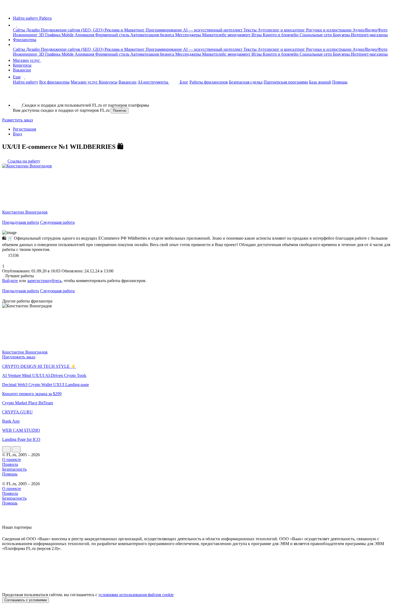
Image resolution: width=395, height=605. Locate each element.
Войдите (10, 280)
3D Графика (50, 35)
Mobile (68, 35)
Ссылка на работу (24, 161)
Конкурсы (22, 65)
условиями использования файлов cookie (136, 594)
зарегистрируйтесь (44, 280)
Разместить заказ (17, 120)
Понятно (119, 111)
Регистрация (24, 129)
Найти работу (25, 82)
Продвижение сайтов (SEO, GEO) (73, 30)
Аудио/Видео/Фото (370, 30)
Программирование (164, 30)
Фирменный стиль (112, 35)
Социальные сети (316, 35)
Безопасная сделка (246, 82)
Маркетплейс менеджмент (227, 35)
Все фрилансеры (54, 82)
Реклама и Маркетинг (125, 30)
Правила (10, 464)
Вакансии (22, 70)
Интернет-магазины (369, 35)
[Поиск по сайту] (17, 96)
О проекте (11, 459)
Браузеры (342, 35)
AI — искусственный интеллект (213, 30)
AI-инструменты (153, 82)
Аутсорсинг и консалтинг (282, 30)
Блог (184, 82)
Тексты (250, 30)
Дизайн (33, 30)
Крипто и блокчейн (281, 35)
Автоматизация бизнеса (152, 35)
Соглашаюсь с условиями (25, 600)
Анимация (85, 35)
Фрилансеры (24, 39)
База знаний (320, 82)
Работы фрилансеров (208, 82)
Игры (257, 35)
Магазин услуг (27, 60)
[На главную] (7, 9)
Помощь (339, 82)
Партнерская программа (286, 82)
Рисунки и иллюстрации (329, 30)
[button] (18, 25)
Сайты (19, 30)
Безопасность (14, 469)
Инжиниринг (26, 35)
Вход (17, 134)
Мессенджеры (188, 35)
